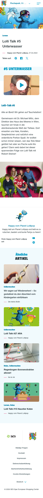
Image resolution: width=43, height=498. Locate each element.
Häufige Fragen (22, 448)
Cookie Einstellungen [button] (21, 474)
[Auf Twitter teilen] (27, 58)
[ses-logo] (11, 437)
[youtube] (34, 238)
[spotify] (34, 243)
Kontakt (21, 453)
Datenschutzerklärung (21, 464)
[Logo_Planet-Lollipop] (32, 436)
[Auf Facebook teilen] (21, 58)
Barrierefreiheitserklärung (21, 469)
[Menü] (38, 3)
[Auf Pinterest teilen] (16, 58)
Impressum (21, 458)
